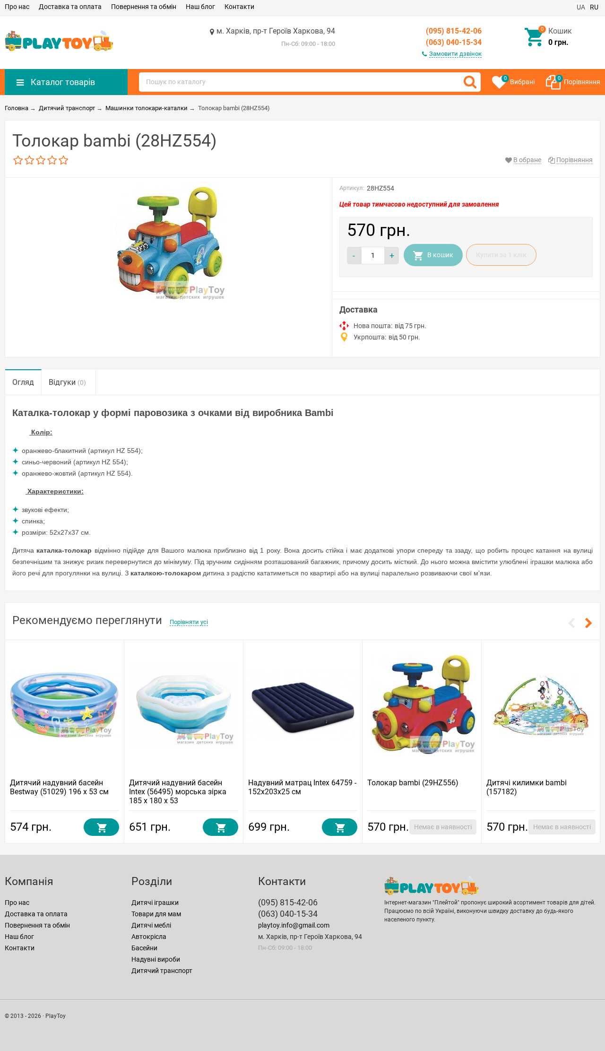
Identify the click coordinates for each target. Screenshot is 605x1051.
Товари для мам (156, 914)
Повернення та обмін (143, 6)
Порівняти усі (189, 621)
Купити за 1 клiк (501, 255)
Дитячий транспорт (161, 970)
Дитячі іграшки (155, 902)
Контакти (239, 6)
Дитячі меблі (151, 925)
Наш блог (200, 6)
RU (594, 7)
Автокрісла (148, 936)
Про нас (17, 6)
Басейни (144, 948)
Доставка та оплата (70, 6)
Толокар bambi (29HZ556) (412, 782)
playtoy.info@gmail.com (293, 925)
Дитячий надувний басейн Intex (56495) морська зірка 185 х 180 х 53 (177, 791)
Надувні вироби (155, 959)
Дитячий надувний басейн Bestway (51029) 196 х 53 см (59, 787)
